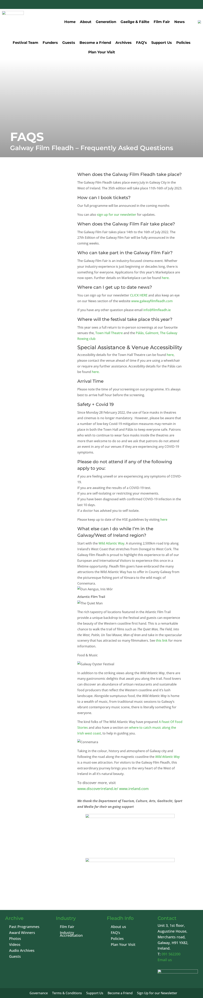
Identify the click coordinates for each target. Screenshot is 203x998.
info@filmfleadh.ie (157, 310)
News (179, 22)
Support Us (161, 43)
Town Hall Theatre (109, 333)
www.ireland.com (134, 788)
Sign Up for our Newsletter (157, 993)
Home (70, 22)
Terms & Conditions (67, 993)
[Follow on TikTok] (195, 5)
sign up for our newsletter (116, 214)
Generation (106, 22)
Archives (123, 43)
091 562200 (171, 954)
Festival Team (25, 43)
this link (162, 640)
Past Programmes (24, 927)
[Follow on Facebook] (157, 5)
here (170, 355)
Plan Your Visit (101, 52)
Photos (15, 939)
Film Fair (162, 22)
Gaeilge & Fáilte (135, 22)
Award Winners (22, 933)
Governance (39, 993)
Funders (50, 43)
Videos (14, 945)
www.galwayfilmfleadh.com (152, 301)
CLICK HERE (138, 295)
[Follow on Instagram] (186, 5)
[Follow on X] (166, 5)
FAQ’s (141, 43)
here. (165, 278)
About (85, 22)
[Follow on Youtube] (176, 5)
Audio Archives (21, 951)
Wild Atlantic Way (111, 543)
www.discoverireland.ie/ (97, 788)
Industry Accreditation (71, 934)
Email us (165, 959)
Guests (68, 43)
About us (118, 927)
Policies (183, 43)
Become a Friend (95, 43)
